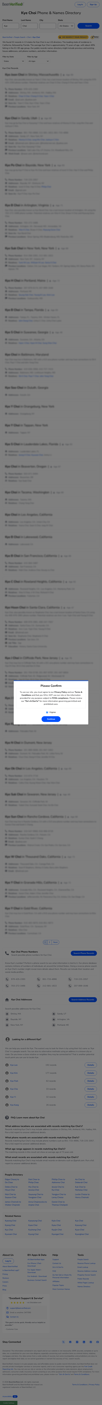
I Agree (52, 712)
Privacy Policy (60, 692)
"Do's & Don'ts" (32, 701)
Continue (51, 719)
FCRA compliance (60, 698)
